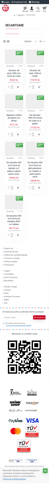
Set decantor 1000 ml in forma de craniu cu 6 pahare (35, 119)
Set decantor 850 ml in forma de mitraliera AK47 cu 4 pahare (13, 220)
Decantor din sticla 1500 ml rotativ (35, 73)
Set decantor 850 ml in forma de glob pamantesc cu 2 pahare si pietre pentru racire (34, 169)
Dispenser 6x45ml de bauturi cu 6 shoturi (14, 118)
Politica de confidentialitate (14, 479)
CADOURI (21, 15)
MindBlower (10, 66)
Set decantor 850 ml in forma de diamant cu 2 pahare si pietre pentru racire (13, 168)
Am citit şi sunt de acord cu (18, 324)
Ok (45, 471)
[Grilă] (4, 41)
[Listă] (8, 41)
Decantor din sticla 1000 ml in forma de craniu (14, 73)
